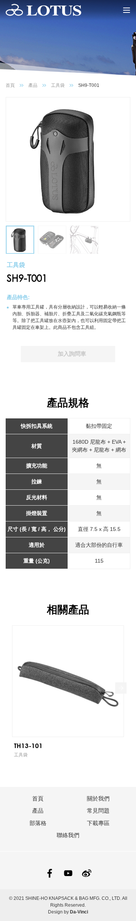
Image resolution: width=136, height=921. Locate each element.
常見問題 (98, 810)
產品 (32, 85)
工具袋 (58, 85)
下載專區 (98, 823)
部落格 (37, 823)
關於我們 (98, 798)
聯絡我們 (68, 835)
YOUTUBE (68, 873)
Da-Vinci (79, 912)
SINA (86, 873)
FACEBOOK (49, 873)
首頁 (10, 85)
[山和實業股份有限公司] (43, 10)
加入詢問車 (72, 353)
